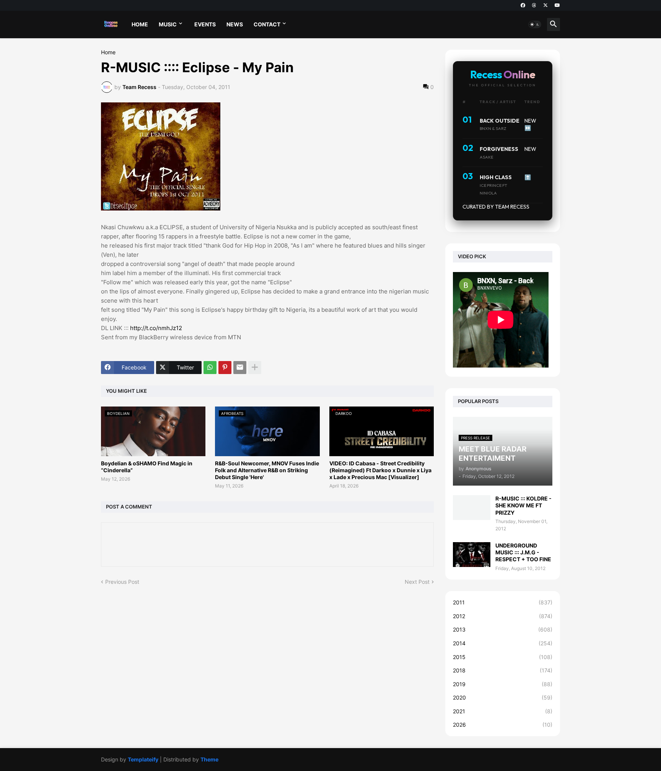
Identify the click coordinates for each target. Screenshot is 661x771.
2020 (502, 697)
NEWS (234, 24)
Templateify (143, 759)
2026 (502, 724)
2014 (502, 643)
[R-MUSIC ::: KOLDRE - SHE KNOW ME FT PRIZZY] (471, 507)
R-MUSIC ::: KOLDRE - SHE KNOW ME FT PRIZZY (523, 505)
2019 (502, 684)
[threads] (534, 5)
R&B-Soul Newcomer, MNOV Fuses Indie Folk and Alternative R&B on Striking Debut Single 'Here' (267, 470)
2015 (502, 657)
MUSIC (168, 24)
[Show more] (254, 367)
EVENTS (205, 24)
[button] (534, 24)
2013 (502, 629)
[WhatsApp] (210, 367)
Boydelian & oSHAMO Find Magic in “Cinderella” (146, 466)
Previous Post (122, 581)
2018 (502, 670)
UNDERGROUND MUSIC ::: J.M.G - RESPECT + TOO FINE (523, 552)
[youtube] (557, 5)
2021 (502, 711)
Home (108, 52)
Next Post (417, 581)
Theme (209, 759)
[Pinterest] (224, 367)
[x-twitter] (545, 5)
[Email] (239, 367)
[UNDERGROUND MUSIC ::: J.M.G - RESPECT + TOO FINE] (471, 554)
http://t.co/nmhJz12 (156, 328)
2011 (502, 602)
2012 (502, 616)
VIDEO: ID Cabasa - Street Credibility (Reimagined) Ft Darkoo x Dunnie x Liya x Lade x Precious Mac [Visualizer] (380, 470)
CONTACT (267, 24)
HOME (140, 24)
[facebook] (523, 5)
